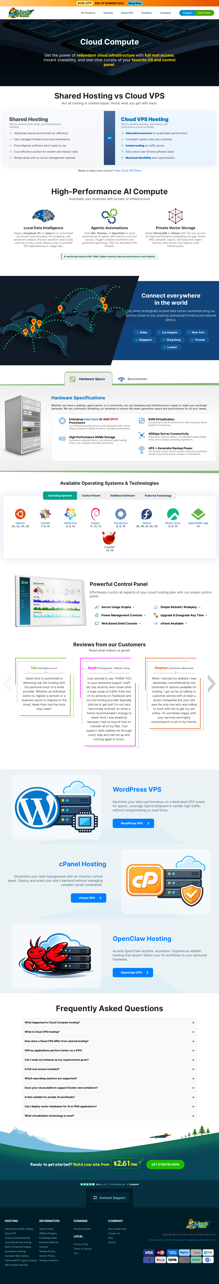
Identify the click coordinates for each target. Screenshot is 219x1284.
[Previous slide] (7, 683)
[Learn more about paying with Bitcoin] (196, 1252)
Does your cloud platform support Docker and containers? (109, 1088)
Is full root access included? (109, 1069)
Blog (110, 1238)
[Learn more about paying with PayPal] (184, 1252)
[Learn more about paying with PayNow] (196, 1260)
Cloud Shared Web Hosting (19, 1229)
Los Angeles (169, 332)
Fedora (147, 523)
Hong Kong (173, 339)
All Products (88, 12)
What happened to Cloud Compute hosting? (109, 1022)
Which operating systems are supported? (109, 1078)
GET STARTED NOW (165, 1164)
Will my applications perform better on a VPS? (109, 1050)
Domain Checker (82, 1229)
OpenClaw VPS (131, 972)
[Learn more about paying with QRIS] (172, 1260)
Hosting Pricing (47, 1251)
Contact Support (112, 1198)
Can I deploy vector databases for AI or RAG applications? (109, 1106)
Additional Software (122, 495)
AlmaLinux (70, 523)
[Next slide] (212, 683)
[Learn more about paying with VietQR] (160, 1260)
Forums (112, 1242)
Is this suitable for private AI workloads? (109, 1097)
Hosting (108, 12)
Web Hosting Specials (16, 1265)
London (172, 347)
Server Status (46, 1229)
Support (187, 12)
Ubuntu (20, 523)
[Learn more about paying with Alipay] (208, 1252)
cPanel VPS (87, 898)
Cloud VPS (127, 12)
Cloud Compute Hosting (17, 1238)
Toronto (200, 339)
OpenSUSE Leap (198, 523)
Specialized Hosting (15, 1251)
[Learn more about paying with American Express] (172, 1252)
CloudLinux (121, 523)
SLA (76, 1253)
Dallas (143, 332)
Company (165, 12)
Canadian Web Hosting (17, 1256)
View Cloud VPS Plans (127, 170)
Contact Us (114, 1233)
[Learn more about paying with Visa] (148, 1252)
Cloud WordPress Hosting (18, 1242)
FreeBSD (109, 547)
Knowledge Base (48, 1238)
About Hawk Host (117, 1229)
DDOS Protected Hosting (18, 1247)
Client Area (203, 12)
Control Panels (91, 495)
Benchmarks (137, 379)
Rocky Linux (172, 523)
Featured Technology (158, 495)
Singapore (145, 339)
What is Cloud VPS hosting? (109, 1032)
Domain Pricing (47, 1256)
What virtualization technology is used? (109, 1116)
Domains (147, 12)
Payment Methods (48, 1242)
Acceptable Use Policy (197, 1239)
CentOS (45, 523)
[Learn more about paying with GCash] (208, 1260)
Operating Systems (60, 495)
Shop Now (134, 3)
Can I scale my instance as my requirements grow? (109, 1060)
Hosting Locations (48, 1260)
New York (198, 332)
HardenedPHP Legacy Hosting (21, 1260)
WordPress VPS (132, 823)
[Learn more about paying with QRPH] (184, 1260)
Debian (95, 523)
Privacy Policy (81, 1244)
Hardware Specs (92, 379)
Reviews (43, 1247)
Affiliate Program (48, 1233)
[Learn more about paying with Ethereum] (148, 1260)
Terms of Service (82, 1249)
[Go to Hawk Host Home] (21, 13)
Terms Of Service (175, 1239)
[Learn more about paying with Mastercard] (160, 1252)
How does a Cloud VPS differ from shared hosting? (109, 1041)
